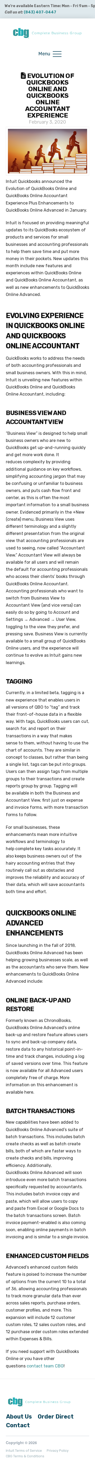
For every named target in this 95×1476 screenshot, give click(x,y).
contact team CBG (45, 1365)
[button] (50, 54)
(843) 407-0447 (40, 12)
